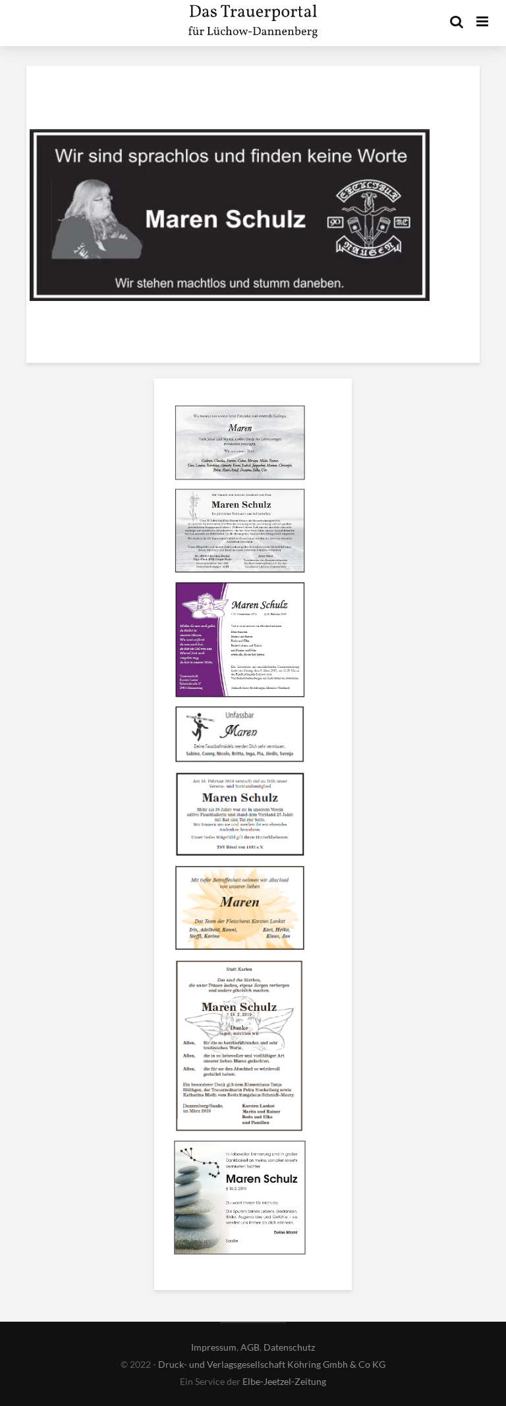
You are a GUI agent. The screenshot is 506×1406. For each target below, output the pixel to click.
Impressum (214, 1347)
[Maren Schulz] (240, 444)
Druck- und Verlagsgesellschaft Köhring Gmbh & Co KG (271, 1364)
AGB (250, 1347)
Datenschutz (289, 1347)
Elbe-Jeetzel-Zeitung (284, 1381)
